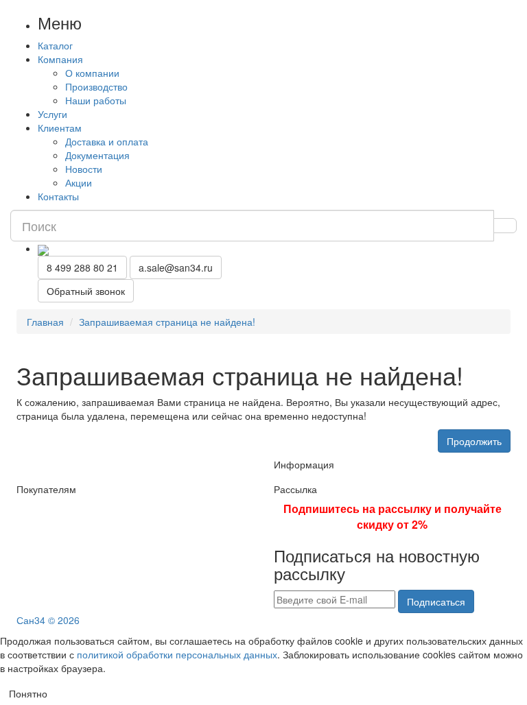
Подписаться (436, 601)
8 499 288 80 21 (82, 267)
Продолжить (474, 441)
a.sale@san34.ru (176, 267)
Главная (45, 321)
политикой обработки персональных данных (177, 654)
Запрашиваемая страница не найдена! (167, 321)
